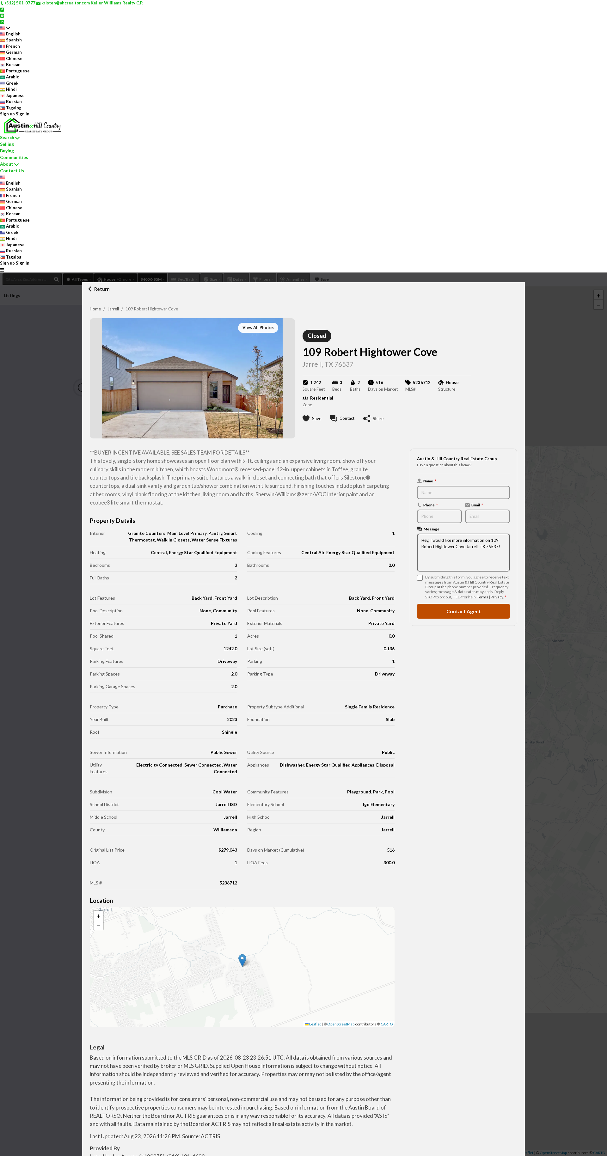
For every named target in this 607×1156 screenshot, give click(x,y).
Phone (430, 505)
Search (7, 137)
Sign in (22, 113)
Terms (482, 597)
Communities (14, 157)
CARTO (387, 1024)
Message (431, 529)
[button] (242, 960)
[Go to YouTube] (2, 15)
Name (429, 481)
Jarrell (113, 308)
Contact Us (12, 170)
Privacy (497, 597)
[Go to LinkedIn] (2, 21)
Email (477, 505)
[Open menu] (2, 269)
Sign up (7, 113)
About (6, 164)
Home (95, 308)
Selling (7, 144)
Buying (7, 150)
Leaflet (315, 1024)
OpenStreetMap (340, 1024)
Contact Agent (463, 611)
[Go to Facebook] (2, 9)
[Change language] (5, 28)
